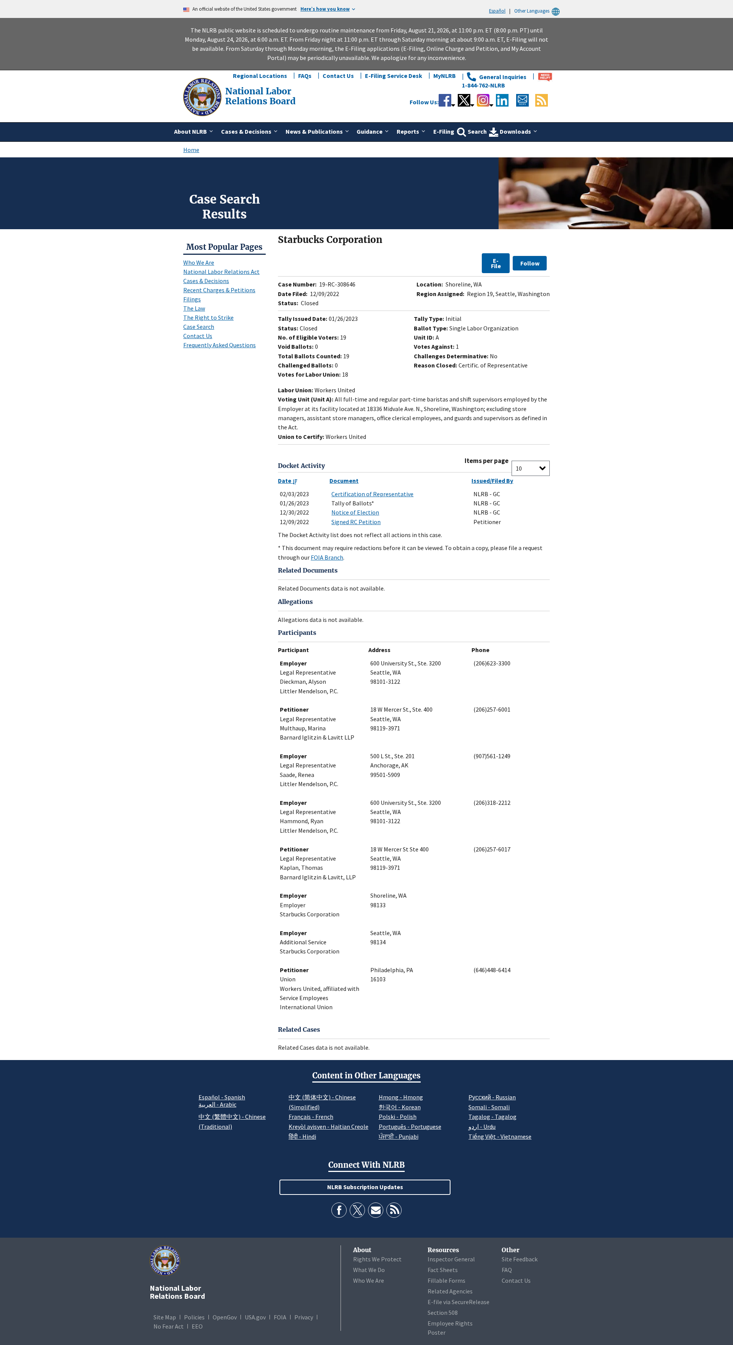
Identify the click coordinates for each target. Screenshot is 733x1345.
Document (343, 480)
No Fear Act (168, 1326)
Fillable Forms (446, 1280)
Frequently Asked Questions (219, 345)
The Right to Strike (208, 317)
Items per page (487, 461)
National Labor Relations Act (221, 271)
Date (285, 480)
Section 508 (443, 1312)
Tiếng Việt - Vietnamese (499, 1136)
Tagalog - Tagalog (492, 1116)
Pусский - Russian (492, 1097)
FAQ (507, 1270)
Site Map (164, 1317)
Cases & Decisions (206, 281)
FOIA (280, 1317)
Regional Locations (260, 75)
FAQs (305, 75)
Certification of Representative (372, 494)
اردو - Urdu (482, 1126)
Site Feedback (520, 1259)
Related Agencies (450, 1291)
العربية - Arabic (217, 1104)
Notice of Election (355, 512)
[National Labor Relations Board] (203, 96)
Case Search (198, 326)
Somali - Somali (489, 1107)
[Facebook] (339, 1210)
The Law (194, 308)
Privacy (303, 1317)
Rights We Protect (377, 1259)
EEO (197, 1326)
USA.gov (255, 1317)
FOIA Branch (327, 557)
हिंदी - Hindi (302, 1136)
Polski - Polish (398, 1116)
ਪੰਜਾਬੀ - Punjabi (398, 1136)
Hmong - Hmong (401, 1097)
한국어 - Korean (400, 1107)
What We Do (369, 1270)
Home (191, 150)
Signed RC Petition (356, 522)
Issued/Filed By (492, 480)
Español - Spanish (222, 1097)
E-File (496, 263)
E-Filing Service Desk (393, 75)
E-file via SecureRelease (458, 1302)
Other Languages (531, 11)
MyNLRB (444, 75)
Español (497, 11)
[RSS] (394, 1210)
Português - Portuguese (410, 1126)
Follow (529, 263)
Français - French (311, 1116)
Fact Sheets (443, 1270)
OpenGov (225, 1317)
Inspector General (451, 1259)
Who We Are (198, 262)
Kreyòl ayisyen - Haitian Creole (328, 1126)
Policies (194, 1317)
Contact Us (338, 75)
